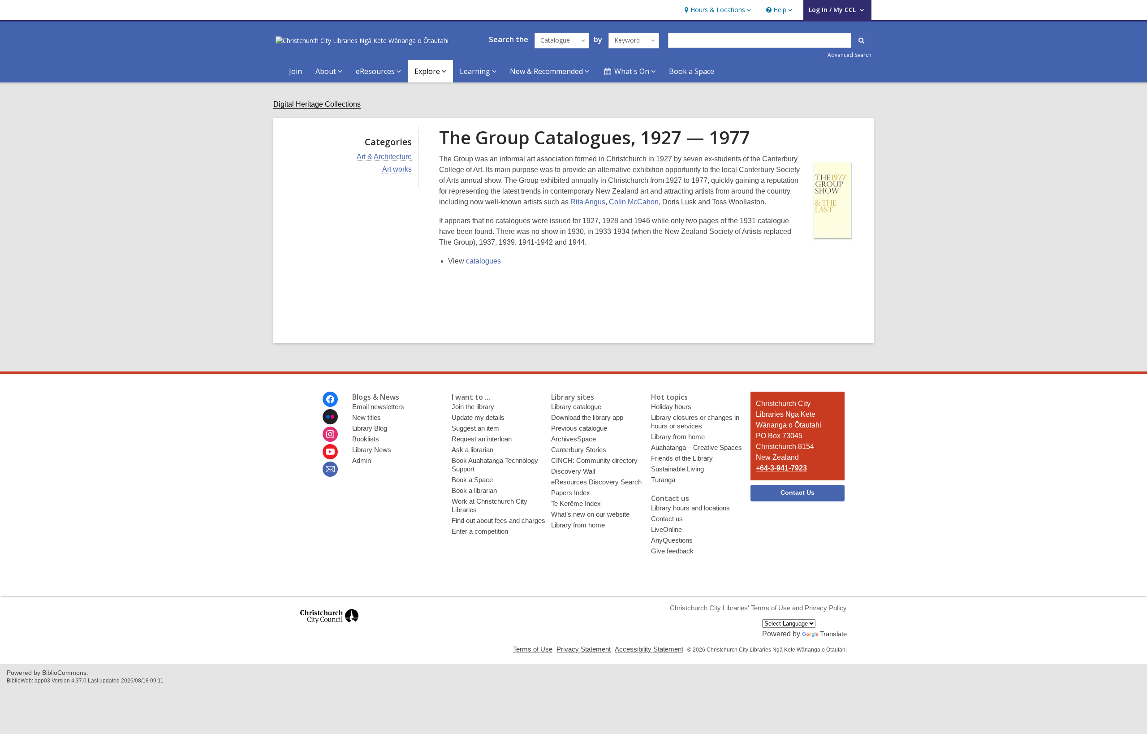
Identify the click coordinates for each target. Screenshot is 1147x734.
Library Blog (369, 428)
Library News (371, 449)
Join (295, 71)
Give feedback (672, 551)
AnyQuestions (672, 540)
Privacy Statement (583, 649)
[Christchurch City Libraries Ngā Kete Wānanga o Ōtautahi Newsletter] (330, 469)
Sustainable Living (677, 469)
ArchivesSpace (573, 439)
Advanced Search (849, 55)
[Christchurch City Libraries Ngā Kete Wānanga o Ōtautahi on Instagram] (330, 434)
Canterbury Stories (578, 449)
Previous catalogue (579, 428)
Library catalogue (576, 406)
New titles (366, 417)
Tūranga (663, 480)
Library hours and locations (690, 508)
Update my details (478, 417)
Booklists (365, 439)
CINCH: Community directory (594, 460)
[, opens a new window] (329, 627)
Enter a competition (480, 531)
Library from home (578, 525)
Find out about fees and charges (498, 520)
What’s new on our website (590, 514)
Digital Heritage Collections (317, 104)
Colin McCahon (634, 202)
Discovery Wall (573, 471)
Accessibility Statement (649, 649)
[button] (717, 10)
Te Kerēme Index (576, 503)
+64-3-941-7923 (781, 468)
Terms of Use (532, 649)
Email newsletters (378, 406)
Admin (361, 460)
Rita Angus (587, 202)
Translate (833, 634)
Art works (397, 169)
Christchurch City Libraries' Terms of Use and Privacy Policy (758, 608)
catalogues (483, 261)
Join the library (473, 406)
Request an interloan (482, 439)
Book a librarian (474, 490)
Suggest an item (475, 428)
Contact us (667, 518)
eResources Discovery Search (596, 482)
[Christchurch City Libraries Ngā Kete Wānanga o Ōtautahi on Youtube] (330, 451)
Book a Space (691, 71)
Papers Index (570, 493)
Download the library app (587, 417)
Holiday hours (671, 406)
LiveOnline (666, 529)
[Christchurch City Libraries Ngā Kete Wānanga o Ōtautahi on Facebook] (330, 399)
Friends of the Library (682, 458)
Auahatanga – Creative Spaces (696, 447)
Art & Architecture (384, 157)
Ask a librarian (472, 449)
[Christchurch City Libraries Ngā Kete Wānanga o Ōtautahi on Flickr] (330, 416)
